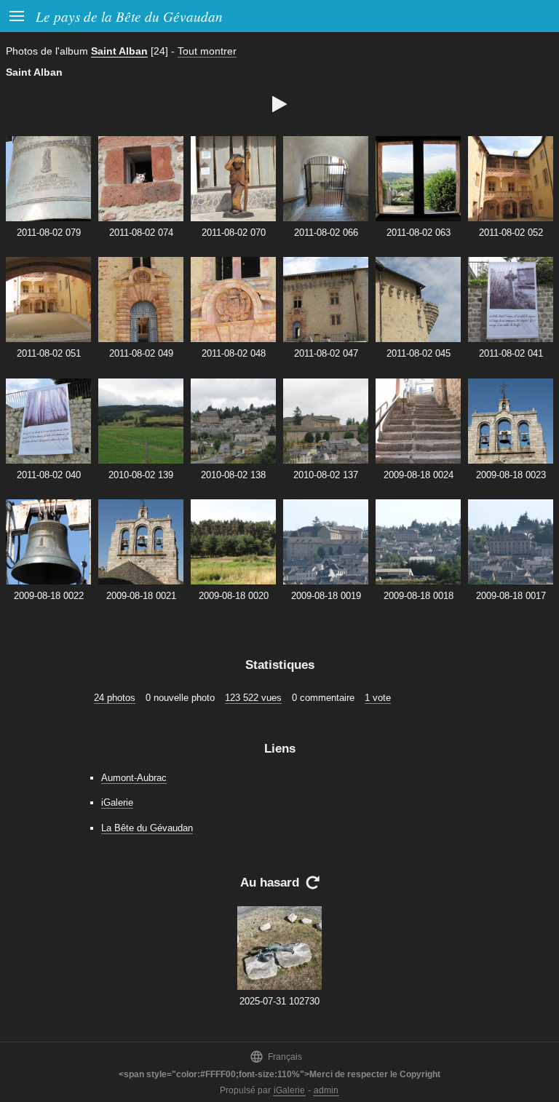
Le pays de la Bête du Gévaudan (129, 16)
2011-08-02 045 (418, 353)
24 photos (114, 697)
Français (276, 1056)
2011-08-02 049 (141, 353)
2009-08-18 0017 (511, 595)
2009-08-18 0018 (418, 595)
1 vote (378, 697)
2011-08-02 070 (234, 232)
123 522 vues (253, 697)
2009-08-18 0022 (49, 595)
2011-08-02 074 (141, 232)
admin (326, 1090)
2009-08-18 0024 (418, 474)
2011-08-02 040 (49, 474)
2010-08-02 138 (233, 474)
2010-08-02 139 (140, 474)
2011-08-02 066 (326, 232)
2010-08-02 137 (325, 474)
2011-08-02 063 (418, 232)
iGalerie (117, 802)
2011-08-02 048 (234, 353)
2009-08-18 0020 (234, 595)
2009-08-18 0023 (511, 474)
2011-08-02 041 (511, 353)
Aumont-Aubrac (134, 777)
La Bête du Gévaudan (147, 827)
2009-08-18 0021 (141, 595)
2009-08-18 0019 (326, 595)
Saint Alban (119, 51)
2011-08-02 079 (49, 232)
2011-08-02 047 (326, 353)
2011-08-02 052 (511, 232)
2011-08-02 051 (49, 353)
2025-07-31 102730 (279, 1001)
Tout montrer (207, 51)
